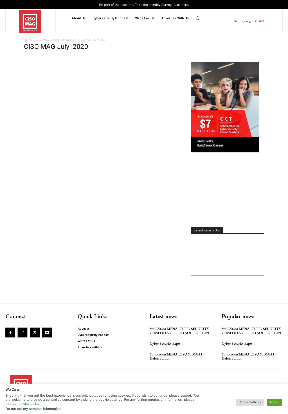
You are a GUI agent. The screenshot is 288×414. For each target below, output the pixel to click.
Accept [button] (275, 402)
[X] (35, 332)
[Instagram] (22, 332)
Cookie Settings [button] (250, 402)
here (185, 5)
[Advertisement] (227, 190)
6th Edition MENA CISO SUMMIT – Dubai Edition (178, 356)
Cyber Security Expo (165, 343)
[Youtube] (47, 332)
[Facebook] (10, 332)
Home (28, 40)
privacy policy (28, 404)
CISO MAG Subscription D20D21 (56, 40)
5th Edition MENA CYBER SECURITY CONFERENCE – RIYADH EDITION (179, 330)
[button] (197, 18)
